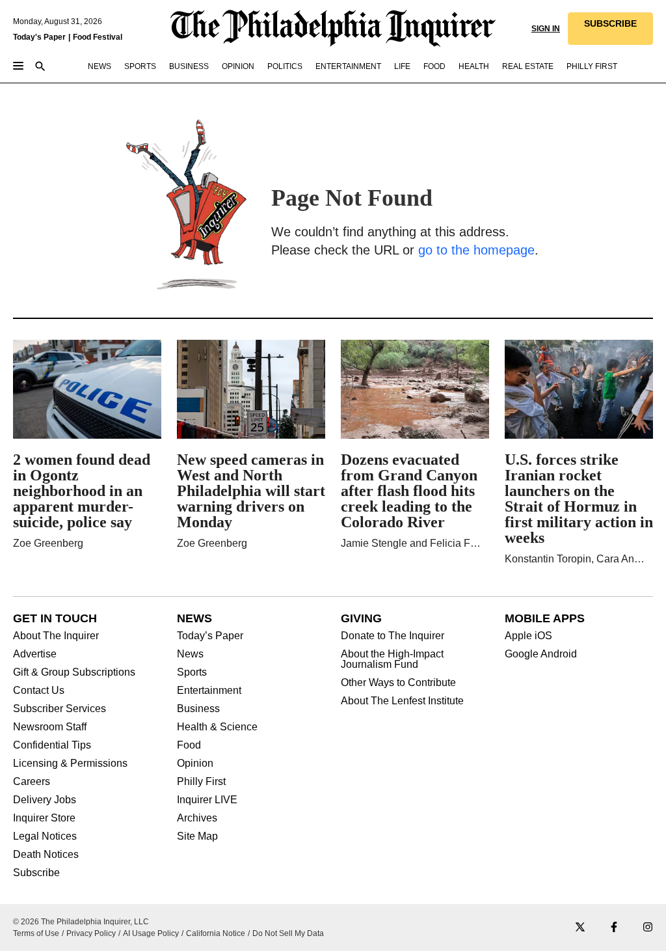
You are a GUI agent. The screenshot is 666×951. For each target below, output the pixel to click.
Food (189, 745)
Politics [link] (284, 66)
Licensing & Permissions (70, 763)
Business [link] (189, 66)
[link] (610, 28)
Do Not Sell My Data (288, 933)
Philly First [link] (591, 66)
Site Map (197, 836)
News (190, 654)
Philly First (201, 782)
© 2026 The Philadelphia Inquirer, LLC (81, 921)
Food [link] (434, 66)
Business (198, 709)
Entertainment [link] (348, 66)
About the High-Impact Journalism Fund (392, 659)
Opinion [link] (238, 66)
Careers (31, 782)
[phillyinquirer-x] (580, 928)
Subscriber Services (59, 709)
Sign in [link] (545, 28)
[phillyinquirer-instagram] (648, 928)
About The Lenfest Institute (402, 701)
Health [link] (474, 66)
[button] (610, 28)
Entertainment (209, 690)
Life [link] (402, 66)
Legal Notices (45, 836)
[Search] (40, 67)
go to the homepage (476, 250)
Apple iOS (528, 636)
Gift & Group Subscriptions (74, 672)
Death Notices (46, 854)
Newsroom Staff (50, 727)
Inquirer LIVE (207, 800)
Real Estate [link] (527, 66)
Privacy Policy (91, 933)
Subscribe (36, 873)
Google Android (541, 654)
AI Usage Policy (151, 933)
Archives (197, 818)
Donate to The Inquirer (392, 636)
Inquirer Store (44, 818)
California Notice (215, 933)
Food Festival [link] (97, 37)
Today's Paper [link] (39, 37)
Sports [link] (140, 66)
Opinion (195, 763)
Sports (192, 672)
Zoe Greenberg (48, 543)
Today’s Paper (210, 636)
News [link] (99, 66)
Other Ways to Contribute (398, 683)
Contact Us (38, 690)
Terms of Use (36, 933)
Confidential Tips (52, 745)
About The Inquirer (56, 636)
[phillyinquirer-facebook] (614, 928)
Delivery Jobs (44, 800)
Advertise (35, 654)
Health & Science (217, 727)
